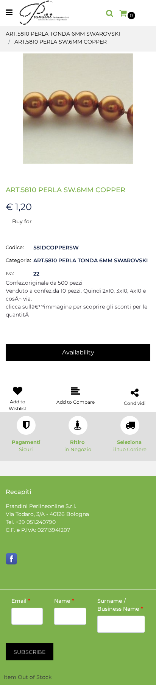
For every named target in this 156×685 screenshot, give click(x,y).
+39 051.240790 (36, 522)
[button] (78, 108)
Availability (78, 352)
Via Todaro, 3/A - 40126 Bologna (47, 514)
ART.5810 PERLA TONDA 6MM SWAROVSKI (63, 33)
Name (64, 600)
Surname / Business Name (120, 604)
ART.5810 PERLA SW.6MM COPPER (60, 41)
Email (20, 600)
